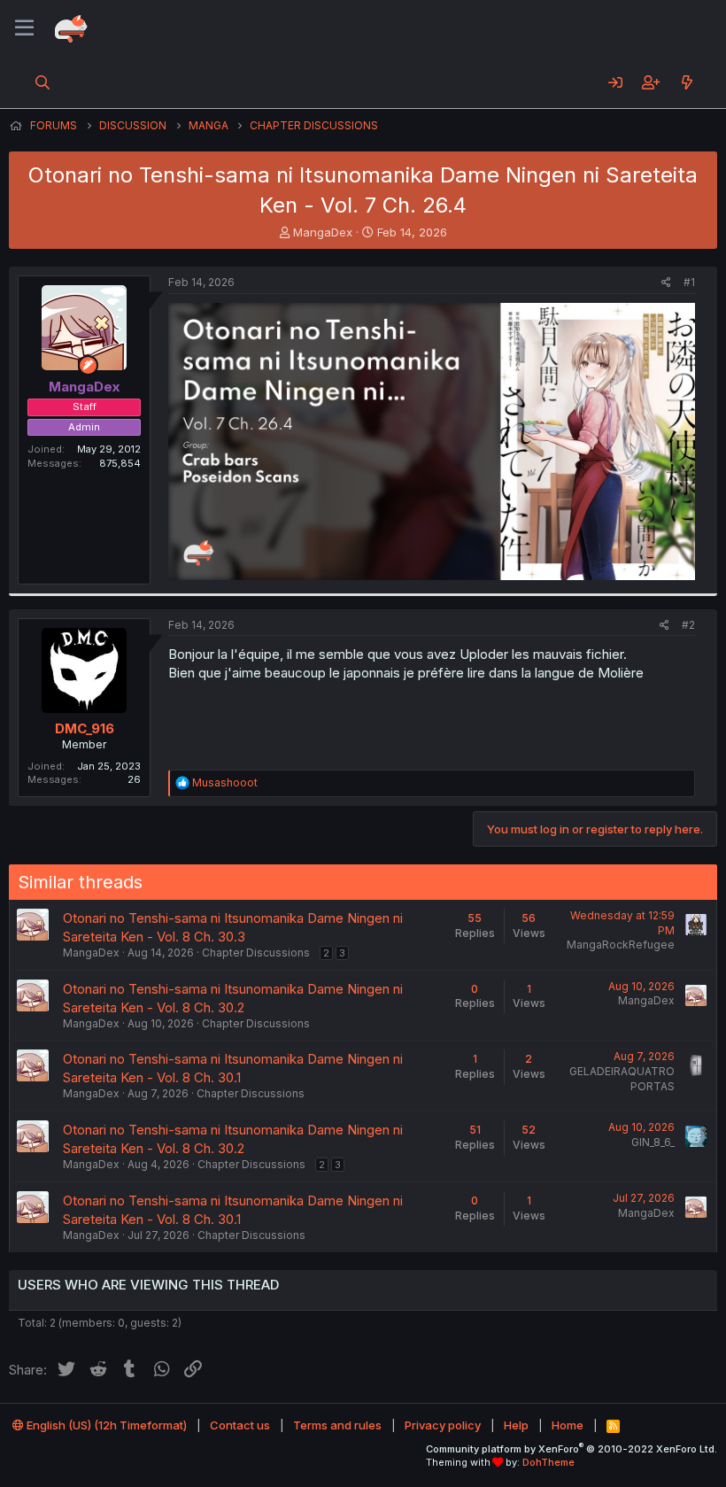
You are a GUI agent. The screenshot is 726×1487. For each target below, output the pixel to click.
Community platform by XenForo (571, 1449)
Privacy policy (443, 1425)
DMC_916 (84, 728)
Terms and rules (337, 1425)
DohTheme (548, 1462)
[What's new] (686, 82)
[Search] (43, 82)
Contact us (240, 1425)
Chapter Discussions (256, 952)
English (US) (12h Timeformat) (105, 1425)
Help (516, 1425)
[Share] (666, 283)
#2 (688, 624)
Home (567, 1425)
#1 (689, 282)
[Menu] (24, 28)
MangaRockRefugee (621, 944)
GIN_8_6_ (653, 1142)
